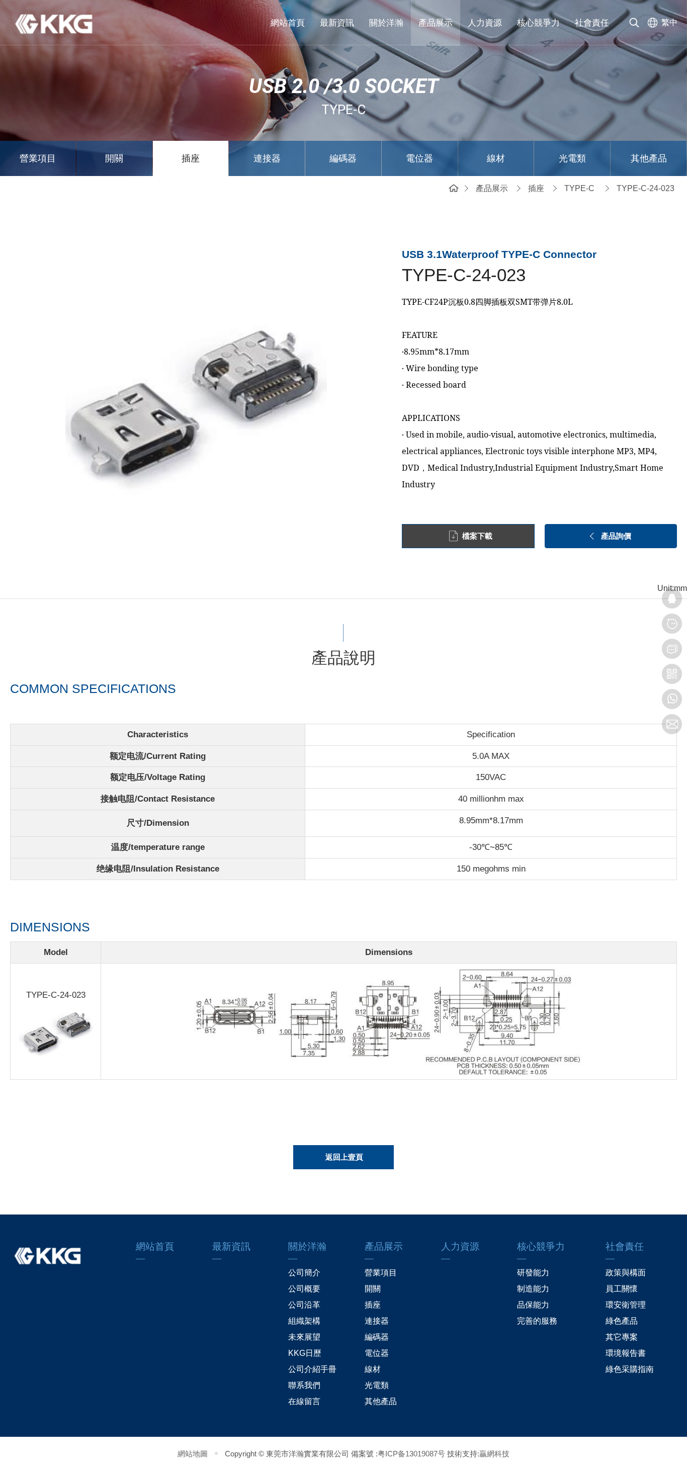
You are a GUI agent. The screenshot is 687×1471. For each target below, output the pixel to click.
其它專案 (622, 1337)
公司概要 (304, 1288)
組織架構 (304, 1321)
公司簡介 (304, 1272)
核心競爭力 (538, 23)
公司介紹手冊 (312, 1369)
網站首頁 (288, 23)
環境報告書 (626, 1353)
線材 (496, 158)
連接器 (267, 158)
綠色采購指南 (630, 1369)
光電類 (572, 158)
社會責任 (592, 23)
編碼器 (343, 158)
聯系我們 (304, 1385)
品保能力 (533, 1305)
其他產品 (649, 158)
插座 (191, 158)
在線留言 (304, 1401)
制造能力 (533, 1288)
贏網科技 (494, 1453)
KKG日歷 (304, 1353)
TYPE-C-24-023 (645, 188)
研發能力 (533, 1272)
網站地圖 (193, 1453)
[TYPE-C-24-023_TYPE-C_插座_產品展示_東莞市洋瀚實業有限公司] (60, 22)
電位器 (419, 158)
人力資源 (485, 23)
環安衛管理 (626, 1305)
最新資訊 (337, 23)
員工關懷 (622, 1288)
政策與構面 (626, 1272)
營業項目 (38, 158)
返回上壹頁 (344, 1157)
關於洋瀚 (386, 23)
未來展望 (304, 1337)
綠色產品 (622, 1321)
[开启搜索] (634, 23)
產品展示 (435, 23)
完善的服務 (537, 1321)
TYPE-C (579, 188)
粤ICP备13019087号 (411, 1453)
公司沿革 (304, 1305)
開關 (114, 158)
